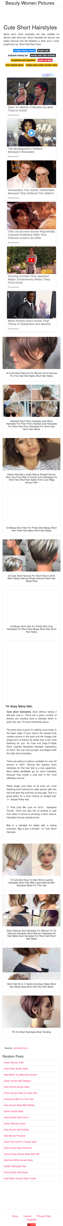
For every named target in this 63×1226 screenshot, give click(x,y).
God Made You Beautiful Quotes (20, 1074)
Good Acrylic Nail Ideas (16, 1172)
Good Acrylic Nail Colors (16, 1117)
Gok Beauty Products (15, 1135)
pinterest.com (21, 1048)
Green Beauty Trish (14, 1062)
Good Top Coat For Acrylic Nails (20, 1141)
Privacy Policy (44, 1216)
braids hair (43, 50)
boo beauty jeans (14, 64)
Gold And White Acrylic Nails (18, 1160)
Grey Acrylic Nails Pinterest (18, 1147)
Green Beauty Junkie (14, 1123)
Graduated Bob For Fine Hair (19, 1099)
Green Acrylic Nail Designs (17, 1080)
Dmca (15, 1216)
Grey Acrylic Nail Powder (16, 1129)
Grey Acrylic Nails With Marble (19, 1105)
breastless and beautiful (23, 60)
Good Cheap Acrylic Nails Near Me (21, 1154)
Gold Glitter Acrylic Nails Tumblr (20, 1178)
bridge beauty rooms (24, 50)
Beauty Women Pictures (29, 3)
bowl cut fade (45, 60)
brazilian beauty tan (18, 55)
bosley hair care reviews (43, 55)
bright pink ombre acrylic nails (41, 64)
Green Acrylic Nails (13, 1111)
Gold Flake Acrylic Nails (16, 1068)
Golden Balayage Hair (15, 1166)
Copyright (32, 1219)
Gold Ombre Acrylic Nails (16, 1086)
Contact (28, 1216)
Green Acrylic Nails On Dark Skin (20, 1092)
